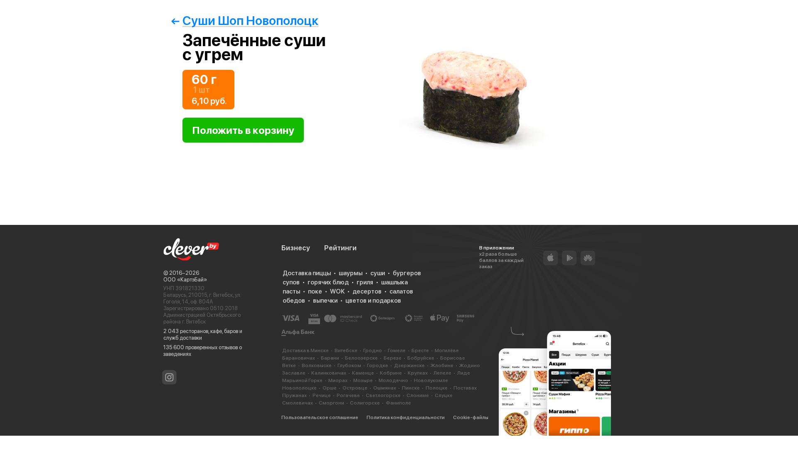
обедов (294, 300)
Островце (354, 388)
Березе (392, 358)
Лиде (463, 373)
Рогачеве (348, 395)
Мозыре (363, 380)
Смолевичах (297, 403)
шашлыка (394, 282)
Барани (330, 358)
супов (291, 282)
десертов (367, 291)
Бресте (420, 350)
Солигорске (365, 403)
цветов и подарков (373, 300)
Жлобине (442, 365)
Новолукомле (431, 380)
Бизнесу (295, 248)
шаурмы (350, 273)
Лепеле (442, 373)
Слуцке (444, 395)
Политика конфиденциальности (406, 417)
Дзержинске (409, 365)
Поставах (465, 388)
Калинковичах (328, 373)
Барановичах (298, 358)
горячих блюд (328, 282)
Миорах (337, 380)
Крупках (418, 373)
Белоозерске (361, 358)
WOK (337, 291)
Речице (322, 395)
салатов (401, 291)
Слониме (417, 395)
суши (377, 273)
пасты (291, 291)
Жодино (469, 365)
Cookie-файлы (470, 417)
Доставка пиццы (307, 273)
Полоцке (437, 388)
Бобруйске (420, 358)
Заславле (293, 373)
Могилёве (447, 350)
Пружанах (294, 395)
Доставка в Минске (305, 350)
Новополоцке (299, 388)
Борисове (452, 358)
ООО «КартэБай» (185, 279)
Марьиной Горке (302, 380)
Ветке (289, 365)
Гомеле (397, 350)
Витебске (346, 350)
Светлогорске (383, 395)
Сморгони (331, 403)
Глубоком (349, 365)
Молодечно (393, 380)
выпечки (325, 300)
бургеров (407, 273)
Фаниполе (398, 403)
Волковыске (317, 365)
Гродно (372, 350)
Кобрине (391, 373)
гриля (365, 282)
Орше (330, 388)
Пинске (411, 388)
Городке (377, 365)
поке (315, 291)
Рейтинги (340, 248)
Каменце (363, 373)
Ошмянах (384, 388)
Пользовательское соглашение (319, 417)
